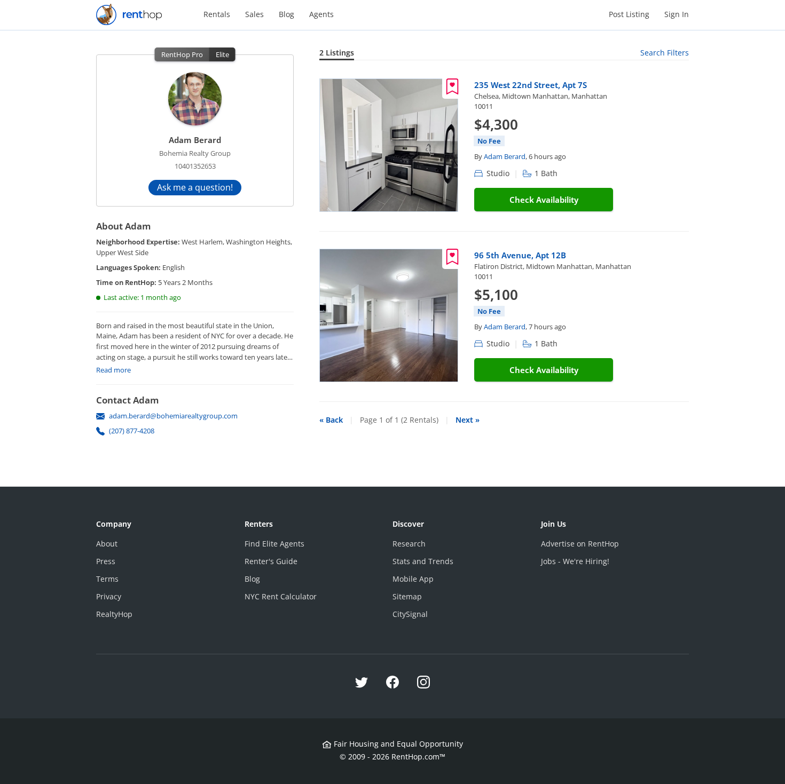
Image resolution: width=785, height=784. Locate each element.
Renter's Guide (271, 561)
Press (105, 561)
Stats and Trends (422, 561)
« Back (331, 420)
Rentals (216, 14)
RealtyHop (114, 614)
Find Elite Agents (274, 543)
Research (409, 543)
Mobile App (413, 579)
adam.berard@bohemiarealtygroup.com (173, 416)
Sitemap (407, 596)
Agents (321, 14)
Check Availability (543, 199)
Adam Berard (504, 156)
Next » (468, 420)
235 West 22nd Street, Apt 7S (530, 85)
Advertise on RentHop (580, 543)
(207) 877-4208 (131, 430)
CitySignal (410, 614)
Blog (286, 14)
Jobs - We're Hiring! (575, 561)
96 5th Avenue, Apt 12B (520, 255)
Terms (107, 579)
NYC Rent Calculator (281, 596)
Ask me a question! (195, 187)
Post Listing (629, 14)
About (106, 543)
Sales (254, 14)
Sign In (676, 14)
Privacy (108, 596)
